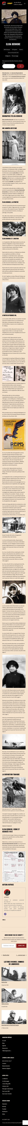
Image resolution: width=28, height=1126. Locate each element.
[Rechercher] (20, 66)
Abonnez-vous (21, 945)
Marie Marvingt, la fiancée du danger (10, 1025)
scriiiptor (6, 897)
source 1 (5, 826)
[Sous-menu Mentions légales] (10, 1068)
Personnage (15, 56)
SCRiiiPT (9, 3)
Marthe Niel (6, 955)
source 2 (9, 826)
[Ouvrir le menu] (25, 3)
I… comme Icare (20, 955)
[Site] (5, 914)
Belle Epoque (7, 49)
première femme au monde (18, 76)
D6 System (14, 49)
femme (21, 49)
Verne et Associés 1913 (13, 52)
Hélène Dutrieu (5, 1004)
